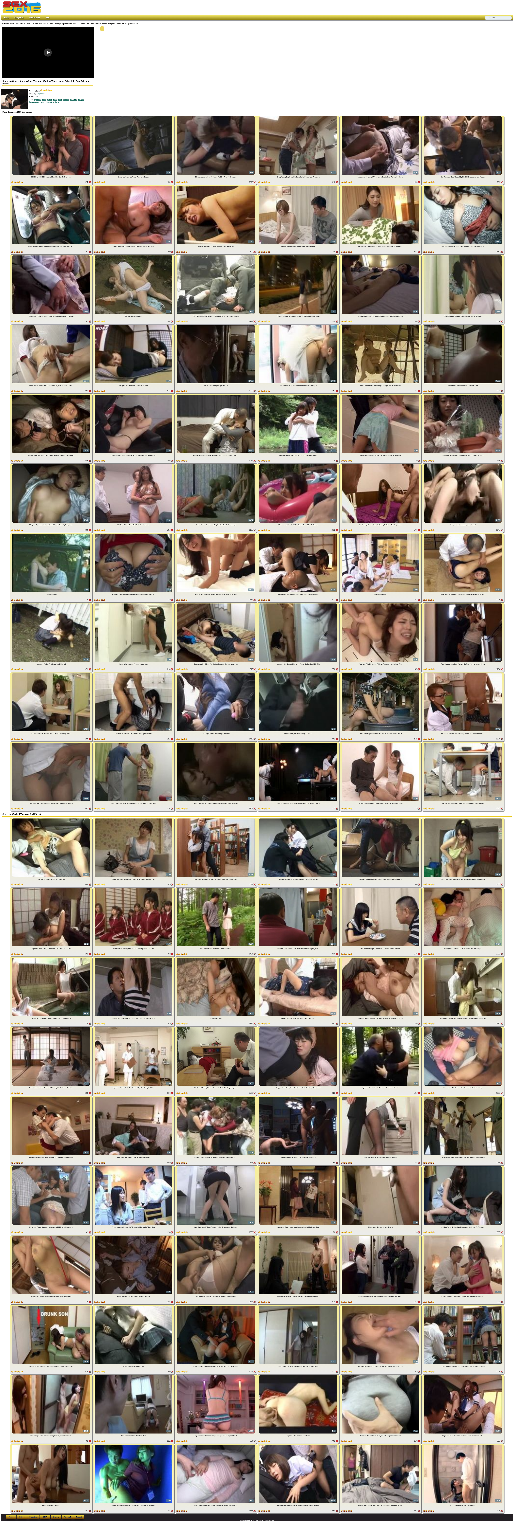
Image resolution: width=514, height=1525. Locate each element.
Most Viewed (34, 18)
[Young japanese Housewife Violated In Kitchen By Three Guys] (134, 1167)
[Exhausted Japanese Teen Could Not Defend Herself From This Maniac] (381, 1306)
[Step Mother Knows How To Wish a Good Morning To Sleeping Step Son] (381, 186)
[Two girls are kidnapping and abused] (463, 465)
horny (60, 100)
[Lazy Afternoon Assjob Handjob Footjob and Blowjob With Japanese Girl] (216, 1376)
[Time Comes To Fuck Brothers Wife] (134, 1376)
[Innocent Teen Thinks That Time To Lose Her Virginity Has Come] (298, 889)
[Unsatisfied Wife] (216, 958)
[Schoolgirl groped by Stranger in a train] (216, 673)
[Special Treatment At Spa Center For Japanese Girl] (216, 186)
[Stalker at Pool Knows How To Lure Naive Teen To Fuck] (51, 958)
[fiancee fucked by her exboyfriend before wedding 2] (298, 326)
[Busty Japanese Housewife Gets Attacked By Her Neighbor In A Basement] (463, 819)
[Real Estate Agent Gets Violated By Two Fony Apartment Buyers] (463, 604)
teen (55, 100)
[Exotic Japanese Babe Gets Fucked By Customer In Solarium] (134, 1445)
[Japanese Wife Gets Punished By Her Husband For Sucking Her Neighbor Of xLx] (134, 395)
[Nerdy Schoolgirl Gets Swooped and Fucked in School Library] (463, 1306)
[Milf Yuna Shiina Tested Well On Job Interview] (134, 465)
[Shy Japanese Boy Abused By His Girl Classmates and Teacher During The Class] (463, 117)
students (73, 100)
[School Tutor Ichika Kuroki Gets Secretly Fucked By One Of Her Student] (51, 673)
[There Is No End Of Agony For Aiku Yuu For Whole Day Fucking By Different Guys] (134, 186)
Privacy (22, 1517)
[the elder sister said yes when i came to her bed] (134, 1237)
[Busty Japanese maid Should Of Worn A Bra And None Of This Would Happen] (134, 743)
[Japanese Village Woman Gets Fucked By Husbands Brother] (381, 673)
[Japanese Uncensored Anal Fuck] (298, 1376)
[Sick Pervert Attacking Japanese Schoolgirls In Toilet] (134, 673)
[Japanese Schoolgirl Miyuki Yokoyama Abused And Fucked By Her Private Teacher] (216, 1306)
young (49, 100)
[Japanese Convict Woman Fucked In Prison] (134, 117)
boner (57, 102)
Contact (79, 1517)
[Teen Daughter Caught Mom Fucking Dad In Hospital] (463, 256)
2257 (45, 1517)
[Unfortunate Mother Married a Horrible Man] (463, 326)
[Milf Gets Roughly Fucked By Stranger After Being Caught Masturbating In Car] (381, 819)
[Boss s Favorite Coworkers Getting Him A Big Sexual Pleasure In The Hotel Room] (463, 1237)
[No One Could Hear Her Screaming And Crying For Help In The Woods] (216, 1097)
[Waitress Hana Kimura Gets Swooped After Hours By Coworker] (51, 1097)
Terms (11, 1517)
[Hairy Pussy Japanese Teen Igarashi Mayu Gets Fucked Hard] (216, 534)
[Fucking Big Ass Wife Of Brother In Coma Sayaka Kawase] (298, 534)
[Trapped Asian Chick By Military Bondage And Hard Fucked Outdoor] (381, 326)
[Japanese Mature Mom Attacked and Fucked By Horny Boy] (298, 1167)
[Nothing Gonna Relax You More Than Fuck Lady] (298, 958)
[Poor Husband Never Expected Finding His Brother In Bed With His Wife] (51, 1028)
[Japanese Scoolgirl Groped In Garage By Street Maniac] (298, 819)
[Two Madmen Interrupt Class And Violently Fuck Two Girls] (134, 889)
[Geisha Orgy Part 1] (381, 534)
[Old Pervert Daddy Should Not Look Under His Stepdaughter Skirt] (216, 1028)
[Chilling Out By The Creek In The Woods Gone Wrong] (298, 395)
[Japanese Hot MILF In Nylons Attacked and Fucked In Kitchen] (51, 743)
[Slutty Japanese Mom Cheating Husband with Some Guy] (298, 1306)
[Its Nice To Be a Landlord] (51, 1445)
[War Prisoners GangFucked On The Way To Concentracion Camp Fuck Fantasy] (216, 256)
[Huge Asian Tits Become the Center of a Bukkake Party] (463, 1028)
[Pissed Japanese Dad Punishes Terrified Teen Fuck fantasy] (216, 117)
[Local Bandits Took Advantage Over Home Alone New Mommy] (463, 1097)
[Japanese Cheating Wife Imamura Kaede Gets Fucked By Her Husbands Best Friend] (381, 117)
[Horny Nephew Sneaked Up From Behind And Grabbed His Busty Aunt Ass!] (463, 958)
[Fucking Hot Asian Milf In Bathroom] (463, 1445)
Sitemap (56, 1517)
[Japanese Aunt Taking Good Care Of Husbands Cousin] (51, 889)
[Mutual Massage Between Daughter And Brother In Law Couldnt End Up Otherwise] (216, 395)
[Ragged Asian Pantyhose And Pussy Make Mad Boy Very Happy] (298, 1028)
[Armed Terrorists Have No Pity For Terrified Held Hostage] (216, 465)
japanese (37, 100)
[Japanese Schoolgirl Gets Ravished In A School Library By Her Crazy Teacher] (216, 819)
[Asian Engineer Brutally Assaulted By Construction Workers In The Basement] (216, 1237)
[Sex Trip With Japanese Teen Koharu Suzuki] (216, 889)
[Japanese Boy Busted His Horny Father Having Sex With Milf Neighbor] (298, 604)
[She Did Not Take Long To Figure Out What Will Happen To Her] (134, 958)
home (44, 100)
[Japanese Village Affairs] (134, 256)
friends (66, 100)
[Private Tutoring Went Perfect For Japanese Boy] (298, 186)
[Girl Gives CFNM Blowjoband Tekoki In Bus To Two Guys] (51, 117)
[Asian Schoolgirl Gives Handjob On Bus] (298, 673)
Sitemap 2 (67, 1517)
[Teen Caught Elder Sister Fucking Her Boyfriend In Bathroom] (51, 1376)
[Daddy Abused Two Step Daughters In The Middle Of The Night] (216, 743)
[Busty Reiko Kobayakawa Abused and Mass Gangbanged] (51, 1237)
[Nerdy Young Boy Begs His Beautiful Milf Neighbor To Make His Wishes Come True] (298, 117)
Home (6, 18)
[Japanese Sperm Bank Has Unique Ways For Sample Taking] (134, 1028)
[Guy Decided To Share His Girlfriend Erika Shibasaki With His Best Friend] (463, 1376)
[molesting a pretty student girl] (134, 1306)
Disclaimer (33, 1517)
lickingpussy (34, 102)
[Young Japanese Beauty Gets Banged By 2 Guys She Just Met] (134, 819)
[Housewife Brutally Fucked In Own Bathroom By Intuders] (381, 395)
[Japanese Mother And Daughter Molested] (51, 604)
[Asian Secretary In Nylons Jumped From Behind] (381, 1097)
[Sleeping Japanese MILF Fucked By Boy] (134, 326)
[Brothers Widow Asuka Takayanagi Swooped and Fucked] (381, 1376)
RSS (47, 18)
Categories (18, 18)
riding (42, 102)
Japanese (41, 94)
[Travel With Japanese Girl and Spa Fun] (51, 819)
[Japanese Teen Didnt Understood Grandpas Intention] (381, 1028)
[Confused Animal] (51, 534)
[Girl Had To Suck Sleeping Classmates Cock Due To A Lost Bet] (463, 1167)
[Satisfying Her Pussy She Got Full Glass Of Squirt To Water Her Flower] (463, 395)
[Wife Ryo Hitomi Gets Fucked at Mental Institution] (298, 1097)
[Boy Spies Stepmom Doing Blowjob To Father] (134, 1097)
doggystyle (50, 102)
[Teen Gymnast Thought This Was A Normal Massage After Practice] (463, 534)
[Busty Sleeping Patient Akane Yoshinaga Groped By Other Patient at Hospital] (216, 1445)
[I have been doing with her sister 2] (381, 1167)
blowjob (81, 100)
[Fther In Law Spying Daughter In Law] (216, 326)
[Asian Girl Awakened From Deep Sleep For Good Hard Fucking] (463, 186)
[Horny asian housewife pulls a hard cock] (134, 604)
